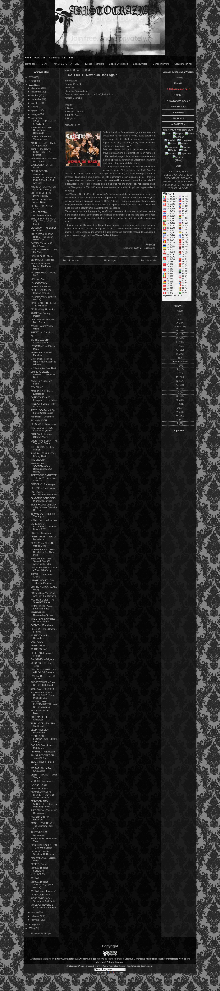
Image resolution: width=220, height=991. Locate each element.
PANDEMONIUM (39, 283)
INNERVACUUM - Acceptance (39, 833)
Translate (119, 973)
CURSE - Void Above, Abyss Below (41, 201)
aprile (34, 118)
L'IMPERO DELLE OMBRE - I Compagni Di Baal (44, 374)
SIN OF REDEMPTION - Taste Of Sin (43, 756)
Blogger (47, 933)
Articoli (178, 326)
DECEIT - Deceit (39, 864)
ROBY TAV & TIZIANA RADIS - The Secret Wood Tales (42, 237)
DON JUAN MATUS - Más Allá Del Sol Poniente (44, 671)
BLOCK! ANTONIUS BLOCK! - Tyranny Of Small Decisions (42, 795)
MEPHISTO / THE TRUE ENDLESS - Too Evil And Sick (43, 180)
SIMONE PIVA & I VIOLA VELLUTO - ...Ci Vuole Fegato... (43, 221)
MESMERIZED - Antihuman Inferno (41, 213)
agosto (35, 103)
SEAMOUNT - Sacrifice (42, 259)
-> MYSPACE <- (178, 118)
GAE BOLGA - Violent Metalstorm (42, 746)
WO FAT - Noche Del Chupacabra (41, 769)
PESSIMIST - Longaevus (43, 424)
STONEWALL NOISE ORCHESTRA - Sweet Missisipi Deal (43, 695)
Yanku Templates (110, 966)
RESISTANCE (38, 645)
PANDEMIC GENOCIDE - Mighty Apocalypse (43, 499)
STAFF (45, 64)
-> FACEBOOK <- (179, 106)
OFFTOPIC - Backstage (43, 484)
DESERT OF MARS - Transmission (41, 138)
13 (178, 311)
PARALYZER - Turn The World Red (43, 725)
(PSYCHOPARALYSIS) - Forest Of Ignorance (43, 411)
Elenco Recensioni (94, 64)
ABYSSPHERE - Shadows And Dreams (44, 160)
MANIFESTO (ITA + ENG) (67, 64)
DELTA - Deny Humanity (43, 309)
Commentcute (147, 966)
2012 (31, 81)
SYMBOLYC (37, 387)
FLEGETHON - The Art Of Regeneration (44, 811)
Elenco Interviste (160, 64)
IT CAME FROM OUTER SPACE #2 (43, 122)
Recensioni (149, 248)
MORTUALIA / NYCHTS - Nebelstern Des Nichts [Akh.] (43, 552)
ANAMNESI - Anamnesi (42, 416)
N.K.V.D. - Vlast (39, 785)
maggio (35, 114)
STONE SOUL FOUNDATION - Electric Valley (44, 739)
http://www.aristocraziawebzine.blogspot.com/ (79, 958)
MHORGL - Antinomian (42, 781)
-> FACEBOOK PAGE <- (178, 101)
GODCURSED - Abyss (42, 256)
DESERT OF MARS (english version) (41, 291)
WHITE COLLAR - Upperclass (40, 637)
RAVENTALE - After (40, 894)
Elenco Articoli (140, 64)
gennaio (35, 919)
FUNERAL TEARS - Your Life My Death (43, 455)
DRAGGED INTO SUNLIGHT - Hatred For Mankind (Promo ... (44, 804)
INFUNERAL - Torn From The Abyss (43, 515)
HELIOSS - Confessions (43, 488)
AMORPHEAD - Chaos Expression (42, 392)
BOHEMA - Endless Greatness (40, 718)
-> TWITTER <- (178, 124)
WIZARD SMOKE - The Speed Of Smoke (42, 601)
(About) (178, 160)
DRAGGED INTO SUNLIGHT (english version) (42, 885)
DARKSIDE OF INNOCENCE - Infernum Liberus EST (44, 527)
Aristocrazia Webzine (76, 966)
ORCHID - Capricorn (41, 533)
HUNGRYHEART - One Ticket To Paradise (42, 582)
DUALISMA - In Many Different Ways (41, 435)
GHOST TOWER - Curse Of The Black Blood (43, 683)
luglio (34, 106)
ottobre (35, 95)
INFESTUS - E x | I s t (42, 332)
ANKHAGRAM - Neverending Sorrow (42, 613)
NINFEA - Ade (38, 279)
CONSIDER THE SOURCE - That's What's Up (44, 569)
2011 (31, 85)
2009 (31, 928)
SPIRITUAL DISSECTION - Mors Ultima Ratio (44, 846)
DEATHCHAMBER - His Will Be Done (42, 544)
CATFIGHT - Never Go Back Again (42, 244)
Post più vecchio (149, 260)
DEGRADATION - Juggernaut (39, 172)
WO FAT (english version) (43, 891)
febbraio (35, 916)
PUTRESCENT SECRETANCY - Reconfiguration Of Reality (41, 467)
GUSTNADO (37, 642)
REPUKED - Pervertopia (43, 751)
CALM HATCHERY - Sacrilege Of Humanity (43, 853)
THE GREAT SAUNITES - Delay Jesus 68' (44, 620)
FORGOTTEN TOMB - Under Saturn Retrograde (42, 130)
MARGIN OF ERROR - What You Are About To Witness (43, 362)
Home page (31, 64)
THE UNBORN (38, 460)
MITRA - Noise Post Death (44, 368)
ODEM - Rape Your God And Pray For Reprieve (43, 594)
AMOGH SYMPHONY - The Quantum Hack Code (42, 826)
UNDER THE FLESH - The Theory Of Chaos (44, 442)
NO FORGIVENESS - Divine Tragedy (41, 194)
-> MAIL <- (178, 95)
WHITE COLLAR (39, 649)
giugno (35, 110)
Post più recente (71, 260)
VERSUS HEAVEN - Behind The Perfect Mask (41, 266)
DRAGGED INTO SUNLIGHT (39, 869)
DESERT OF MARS (41, 286)
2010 (31, 924)
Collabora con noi (183, 64)
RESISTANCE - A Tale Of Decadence (43, 538)
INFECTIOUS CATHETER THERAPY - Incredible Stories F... (44, 478)
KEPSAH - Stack (39, 788)
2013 (31, 77)
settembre (36, 99)
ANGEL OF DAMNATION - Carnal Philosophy (44, 188)
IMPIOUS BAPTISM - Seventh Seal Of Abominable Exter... (42, 561)
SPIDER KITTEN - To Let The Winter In (43, 304)
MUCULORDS (38, 874)
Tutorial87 (135, 966)
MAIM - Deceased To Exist (44, 520)
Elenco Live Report (118, 64)
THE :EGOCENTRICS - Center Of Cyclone (42, 429)
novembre (36, 91)
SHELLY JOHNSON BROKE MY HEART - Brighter (43, 152)
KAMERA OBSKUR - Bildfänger (41, 818)
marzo (34, 912)
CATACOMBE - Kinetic (42, 625)
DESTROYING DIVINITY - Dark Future (44, 321)
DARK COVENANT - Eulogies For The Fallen (44, 398)
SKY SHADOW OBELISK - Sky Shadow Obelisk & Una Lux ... (44, 507)
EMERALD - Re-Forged (42, 688)
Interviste (178, 361)
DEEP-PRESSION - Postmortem (41, 731)
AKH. (33, 336)
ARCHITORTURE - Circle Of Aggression (43, 144)
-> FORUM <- (178, 112)
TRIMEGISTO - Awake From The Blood (42, 607)
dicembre (36, 88)
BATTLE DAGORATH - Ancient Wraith (42, 341)
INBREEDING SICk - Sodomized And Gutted (43, 899)
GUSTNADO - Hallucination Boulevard (44, 493)
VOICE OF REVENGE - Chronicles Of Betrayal (43, 906)
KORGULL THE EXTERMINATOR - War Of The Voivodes (44, 704)
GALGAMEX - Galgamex (43, 659)
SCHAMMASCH (39, 420)
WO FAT (35, 878)
